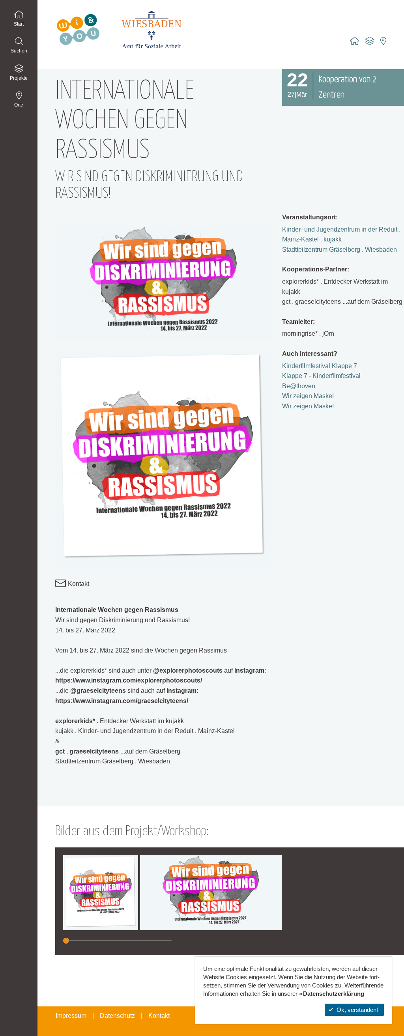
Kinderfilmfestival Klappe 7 (319, 366)
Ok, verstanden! (357, 1009)
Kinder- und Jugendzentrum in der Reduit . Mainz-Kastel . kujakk (341, 234)
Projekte (19, 78)
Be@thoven (298, 386)
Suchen (19, 51)
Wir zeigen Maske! (308, 396)
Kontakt (77, 583)
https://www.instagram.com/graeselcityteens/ (121, 701)
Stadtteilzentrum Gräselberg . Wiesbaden (339, 249)
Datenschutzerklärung (333, 993)
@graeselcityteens (98, 690)
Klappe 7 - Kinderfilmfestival (321, 375)
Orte (18, 105)
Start (19, 24)
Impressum (71, 1015)
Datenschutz (117, 1015)
